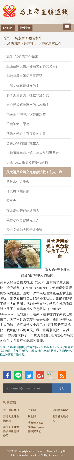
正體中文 (25, 28)
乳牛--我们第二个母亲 (22, 56)
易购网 (32, 416)
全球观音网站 (60, 410)
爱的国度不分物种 (20, 43)
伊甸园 (32, 410)
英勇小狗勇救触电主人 (22, 220)
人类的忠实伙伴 (49, 43)
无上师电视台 (11, 410)
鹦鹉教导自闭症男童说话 (24, 76)
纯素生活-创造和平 (28, 38)
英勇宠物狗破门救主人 (22, 143)
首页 (6, 38)
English (8, 28)
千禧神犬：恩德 (17, 124)
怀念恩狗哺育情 (17, 191)
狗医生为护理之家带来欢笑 (26, 114)
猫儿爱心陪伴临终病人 (22, 210)
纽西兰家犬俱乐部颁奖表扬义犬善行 (32, 66)
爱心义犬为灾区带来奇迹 (24, 230)
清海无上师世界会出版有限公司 (11, 431)
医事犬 (11, 201)
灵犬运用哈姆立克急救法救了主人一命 (34, 172)
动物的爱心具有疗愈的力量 (26, 133)
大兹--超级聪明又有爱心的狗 (27, 162)
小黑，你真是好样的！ (22, 85)
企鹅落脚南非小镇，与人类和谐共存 (32, 153)
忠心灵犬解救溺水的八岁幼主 (27, 104)
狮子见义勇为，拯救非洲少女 (27, 95)
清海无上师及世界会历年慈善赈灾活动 (36, 427)
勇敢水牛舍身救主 (19, 181)
